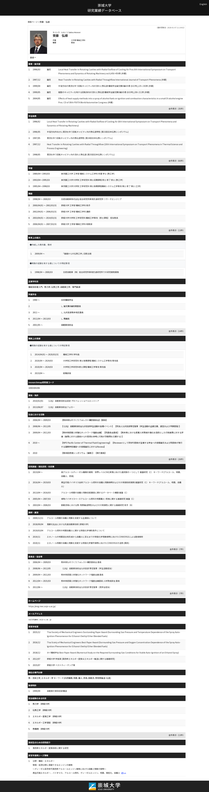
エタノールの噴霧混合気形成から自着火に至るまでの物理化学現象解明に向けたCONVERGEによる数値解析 (95, 536)
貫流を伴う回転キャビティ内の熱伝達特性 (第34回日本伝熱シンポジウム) (80, 138)
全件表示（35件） (177, 108)
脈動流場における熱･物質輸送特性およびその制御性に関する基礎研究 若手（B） (97, 505)
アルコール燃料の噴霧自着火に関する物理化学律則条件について (76, 530)
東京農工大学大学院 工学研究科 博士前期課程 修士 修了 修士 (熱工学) (92, 179)
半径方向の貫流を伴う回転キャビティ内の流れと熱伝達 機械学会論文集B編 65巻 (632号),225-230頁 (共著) (106, 85)
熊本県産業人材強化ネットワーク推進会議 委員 (82, 574)
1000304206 (34, 387)
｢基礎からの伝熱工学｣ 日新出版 (77, 253)
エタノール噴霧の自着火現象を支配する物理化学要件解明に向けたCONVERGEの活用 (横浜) (88, 543)
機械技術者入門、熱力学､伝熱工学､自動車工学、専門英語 (54, 287)
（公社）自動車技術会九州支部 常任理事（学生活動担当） (87, 568)
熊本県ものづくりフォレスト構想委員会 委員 (81, 562)
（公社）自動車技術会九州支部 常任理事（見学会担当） (86, 587)
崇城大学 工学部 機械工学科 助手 (75, 205)
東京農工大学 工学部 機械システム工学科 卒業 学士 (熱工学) (87, 173)
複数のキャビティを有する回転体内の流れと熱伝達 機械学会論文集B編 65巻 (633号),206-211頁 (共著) (104, 92)
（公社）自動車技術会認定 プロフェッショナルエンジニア (73, 400)
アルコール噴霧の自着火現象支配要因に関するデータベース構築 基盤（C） (94, 492)
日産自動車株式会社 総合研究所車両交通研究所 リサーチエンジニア (91, 199)
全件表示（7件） (177, 549)
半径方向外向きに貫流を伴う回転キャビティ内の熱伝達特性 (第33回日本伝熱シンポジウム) (88, 131)
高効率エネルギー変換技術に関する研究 (51, 748)
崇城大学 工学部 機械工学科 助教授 (76, 224)
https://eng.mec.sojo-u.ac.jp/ (42, 606)
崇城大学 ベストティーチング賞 (61, 665)
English (203, 4)
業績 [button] (32, 57)
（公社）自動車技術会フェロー (61, 407)
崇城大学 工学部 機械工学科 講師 (75, 211)
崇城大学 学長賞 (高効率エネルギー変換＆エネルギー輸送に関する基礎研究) (81, 658)
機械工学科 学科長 (71, 354)
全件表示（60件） (177, 160)
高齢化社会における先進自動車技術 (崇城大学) (68, 524)
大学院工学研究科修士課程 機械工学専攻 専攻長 (84, 366)
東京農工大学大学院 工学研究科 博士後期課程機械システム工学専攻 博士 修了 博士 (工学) (101, 186)
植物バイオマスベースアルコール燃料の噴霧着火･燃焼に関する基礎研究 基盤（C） (98, 498)
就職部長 (67, 373)
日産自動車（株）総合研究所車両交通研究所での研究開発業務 (91, 272)
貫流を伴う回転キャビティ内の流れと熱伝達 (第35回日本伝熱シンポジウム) (81, 154)
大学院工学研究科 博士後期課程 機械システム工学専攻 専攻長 (90, 360)
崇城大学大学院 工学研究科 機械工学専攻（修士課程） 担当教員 (89, 217)
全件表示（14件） (177, 331)
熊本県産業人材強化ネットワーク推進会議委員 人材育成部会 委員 (90, 580)
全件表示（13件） (177, 230)
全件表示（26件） (177, 459)
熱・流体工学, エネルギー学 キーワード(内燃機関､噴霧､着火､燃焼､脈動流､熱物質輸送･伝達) (69, 678)
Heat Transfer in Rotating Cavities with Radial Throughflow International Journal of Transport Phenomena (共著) (112, 79)
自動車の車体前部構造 (57, 690)
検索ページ (33, 21)
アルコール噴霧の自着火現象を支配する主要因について (72, 518)
